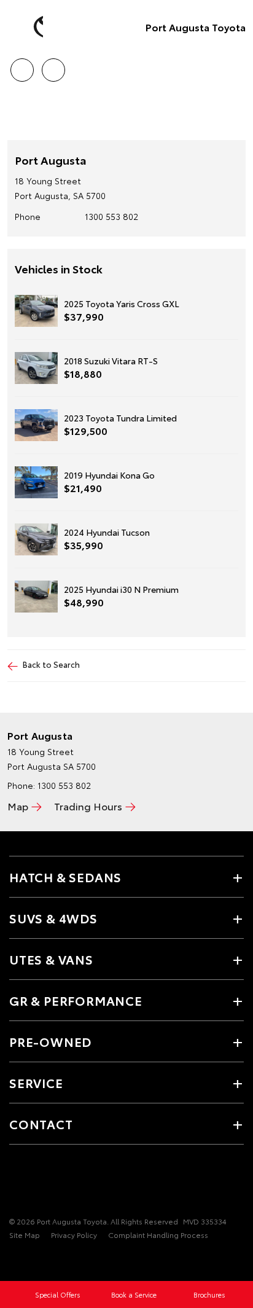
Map (17, 806)
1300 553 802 (111, 216)
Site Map (24, 1234)
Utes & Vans (51, 959)
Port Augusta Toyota (196, 27)
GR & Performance (75, 1000)
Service (36, 1082)
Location (53, 65)
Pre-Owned (50, 1041)
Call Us (21, 65)
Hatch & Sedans (65, 876)
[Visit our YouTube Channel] (16, 1183)
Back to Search (51, 664)
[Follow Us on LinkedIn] (58, 1183)
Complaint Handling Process (158, 1234)
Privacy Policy (74, 1234)
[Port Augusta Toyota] (27, 27)
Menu (236, 65)
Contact (41, 1123)
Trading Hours (88, 806)
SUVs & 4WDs (53, 917)
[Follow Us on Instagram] (37, 1183)
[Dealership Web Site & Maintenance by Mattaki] (33, 1260)
